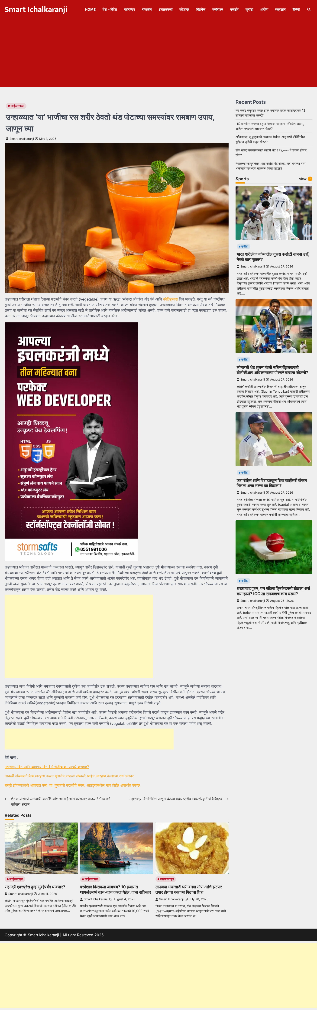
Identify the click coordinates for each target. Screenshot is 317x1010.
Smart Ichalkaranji (36, 9)
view (303, 179)
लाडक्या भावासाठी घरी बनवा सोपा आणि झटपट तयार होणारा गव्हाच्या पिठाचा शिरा (188, 889)
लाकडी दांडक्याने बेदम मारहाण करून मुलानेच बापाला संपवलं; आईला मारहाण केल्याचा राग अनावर (69, 776)
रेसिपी (296, 9)
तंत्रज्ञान (280, 9)
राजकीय (147, 9)
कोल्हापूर (184, 9)
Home (90, 9)
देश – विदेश (110, 9)
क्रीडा (249, 9)
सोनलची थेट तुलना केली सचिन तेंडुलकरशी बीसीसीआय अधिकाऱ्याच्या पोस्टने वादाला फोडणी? (272, 370)
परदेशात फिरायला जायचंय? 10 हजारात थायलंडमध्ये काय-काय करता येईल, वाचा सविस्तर (115, 889)
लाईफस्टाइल (17, 106)
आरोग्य (264, 9)
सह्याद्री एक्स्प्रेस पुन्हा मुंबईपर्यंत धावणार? (35, 886)
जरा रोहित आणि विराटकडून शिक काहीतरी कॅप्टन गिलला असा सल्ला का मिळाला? (272, 483)
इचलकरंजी (165, 9)
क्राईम (234, 9)
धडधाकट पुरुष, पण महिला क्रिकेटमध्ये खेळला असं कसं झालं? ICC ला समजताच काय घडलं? (273, 591)
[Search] (308, 9)
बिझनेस (200, 9)
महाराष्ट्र (129, 9)
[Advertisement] (158, 54)
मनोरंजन (217, 9)
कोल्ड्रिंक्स (171, 299)
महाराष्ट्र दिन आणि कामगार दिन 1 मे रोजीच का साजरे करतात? (47, 766)
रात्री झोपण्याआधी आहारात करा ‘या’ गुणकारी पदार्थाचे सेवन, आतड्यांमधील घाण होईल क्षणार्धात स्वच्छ (72, 785)
